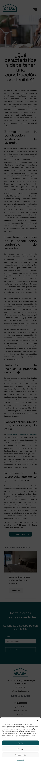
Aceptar (20, 743)
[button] (38, 720)
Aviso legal (20, 760)
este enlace (33, 737)
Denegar (20, 749)
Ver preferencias (20, 755)
